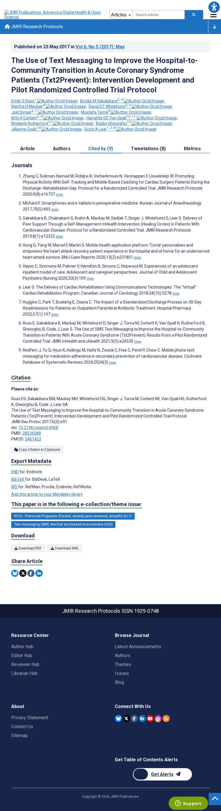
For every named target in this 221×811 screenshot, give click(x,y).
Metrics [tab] (192, 148)
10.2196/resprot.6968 (38, 427)
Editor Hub (21, 655)
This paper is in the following (76, 504)
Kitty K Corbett (27, 118)
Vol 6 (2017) (100, 46)
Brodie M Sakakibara (101, 101)
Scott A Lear (100, 129)
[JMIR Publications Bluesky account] (118, 718)
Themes (123, 664)
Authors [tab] (62, 148)
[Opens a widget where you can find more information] (188, 804)
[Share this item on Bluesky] (14, 573)
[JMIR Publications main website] (53, 14)
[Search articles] (194, 14)
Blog (119, 682)
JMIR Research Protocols (36, 26)
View (59, 194)
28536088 (31, 433)
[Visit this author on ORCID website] (57, 101)
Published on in (69, 46)
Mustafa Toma (95, 112)
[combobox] (158, 14)
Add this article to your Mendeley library (47, 494)
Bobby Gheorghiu (113, 123)
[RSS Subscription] (166, 718)
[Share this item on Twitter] (22, 573)
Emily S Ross (23, 101)
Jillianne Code (26, 129)
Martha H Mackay (28, 106)
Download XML (66, 548)
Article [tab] (27, 148)
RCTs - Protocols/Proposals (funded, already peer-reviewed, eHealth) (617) (73, 516)
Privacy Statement (29, 717)
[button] (213, 7)
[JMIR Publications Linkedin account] (142, 718)
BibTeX (18, 479)
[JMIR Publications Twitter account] (126, 718)
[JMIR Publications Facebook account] (134, 718)
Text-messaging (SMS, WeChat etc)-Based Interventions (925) (63, 524)
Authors (122, 655)
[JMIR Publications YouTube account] (150, 718)
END (15, 472)
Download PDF (29, 548)
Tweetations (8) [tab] (148, 148)
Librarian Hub (24, 673)
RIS (14, 486)
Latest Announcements (138, 646)
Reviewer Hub (25, 664)
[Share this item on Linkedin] (39, 573)
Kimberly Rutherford (31, 123)
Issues (122, 673)
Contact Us (22, 726)
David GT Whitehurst (110, 106)
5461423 (33, 439)
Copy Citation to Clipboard (39, 450)
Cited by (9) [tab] (100, 148)
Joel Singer (24, 112)
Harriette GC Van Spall (111, 118)
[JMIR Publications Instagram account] (158, 718)
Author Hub (22, 646)
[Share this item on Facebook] (31, 573)
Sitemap (19, 735)
